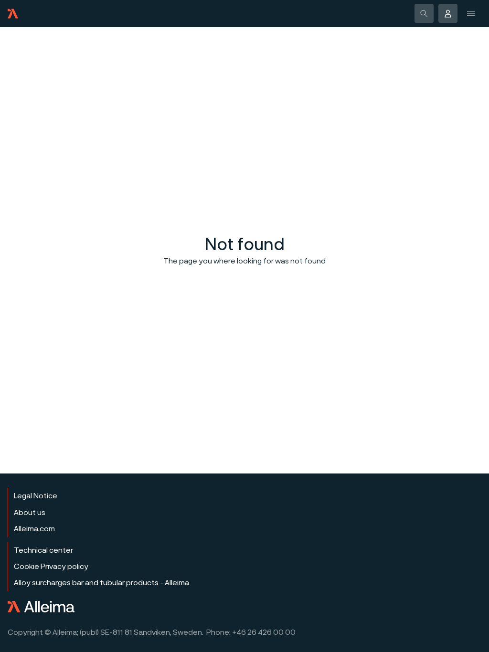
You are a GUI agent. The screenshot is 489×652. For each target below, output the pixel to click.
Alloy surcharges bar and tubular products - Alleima (101, 583)
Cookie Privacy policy (51, 566)
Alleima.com (34, 529)
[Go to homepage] (13, 14)
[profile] (447, 13)
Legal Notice (35, 496)
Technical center (43, 550)
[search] (424, 13)
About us (29, 512)
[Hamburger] (471, 13)
